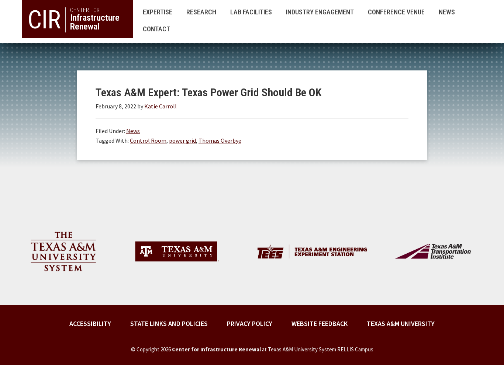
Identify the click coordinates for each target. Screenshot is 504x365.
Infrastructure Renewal (74, 19)
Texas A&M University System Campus (320, 349)
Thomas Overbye (220, 140)
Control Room (148, 140)
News (133, 131)
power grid (182, 140)
